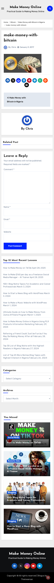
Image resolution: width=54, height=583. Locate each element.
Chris (13, 47)
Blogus (41, 575)
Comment (9, 169)
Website (7, 232)
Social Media (13, 437)
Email (7, 219)
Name (7, 207)
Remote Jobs (14, 461)
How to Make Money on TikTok (17, 268)
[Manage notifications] (48, 577)
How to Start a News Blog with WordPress (23, 293)
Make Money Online (25, 7)
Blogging (12, 492)
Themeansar (27, 579)
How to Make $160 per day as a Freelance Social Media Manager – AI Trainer (26, 469)
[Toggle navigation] (2, 8)
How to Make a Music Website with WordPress (25, 303)
